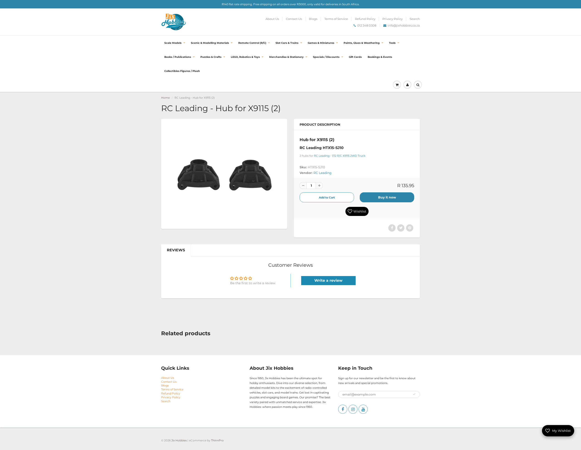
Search (415, 19)
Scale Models (173, 42)
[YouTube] (363, 409)
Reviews (176, 250)
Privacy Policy (392, 19)
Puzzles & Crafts (211, 57)
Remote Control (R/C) (252, 42)
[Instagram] (352, 409)
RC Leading (322, 173)
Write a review (328, 280)
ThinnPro (217, 440)
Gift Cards (355, 57)
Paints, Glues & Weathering (362, 42)
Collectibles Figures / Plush (182, 71)
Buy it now (387, 197)
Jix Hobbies (179, 440)
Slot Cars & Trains (287, 42)
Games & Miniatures (321, 42)
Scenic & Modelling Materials (210, 42)
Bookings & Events (380, 57)
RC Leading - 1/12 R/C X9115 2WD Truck (339, 155)
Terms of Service (336, 19)
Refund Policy (365, 19)
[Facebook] (342, 409)
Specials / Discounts (326, 57)
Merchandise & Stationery (286, 57)
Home (165, 97)
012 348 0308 (366, 25)
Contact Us (294, 19)
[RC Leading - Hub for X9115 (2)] (224, 173)
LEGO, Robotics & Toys (245, 57)
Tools (392, 42)
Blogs (313, 19)
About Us (272, 19)
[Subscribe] (414, 394)
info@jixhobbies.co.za (404, 25)
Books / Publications (177, 57)
